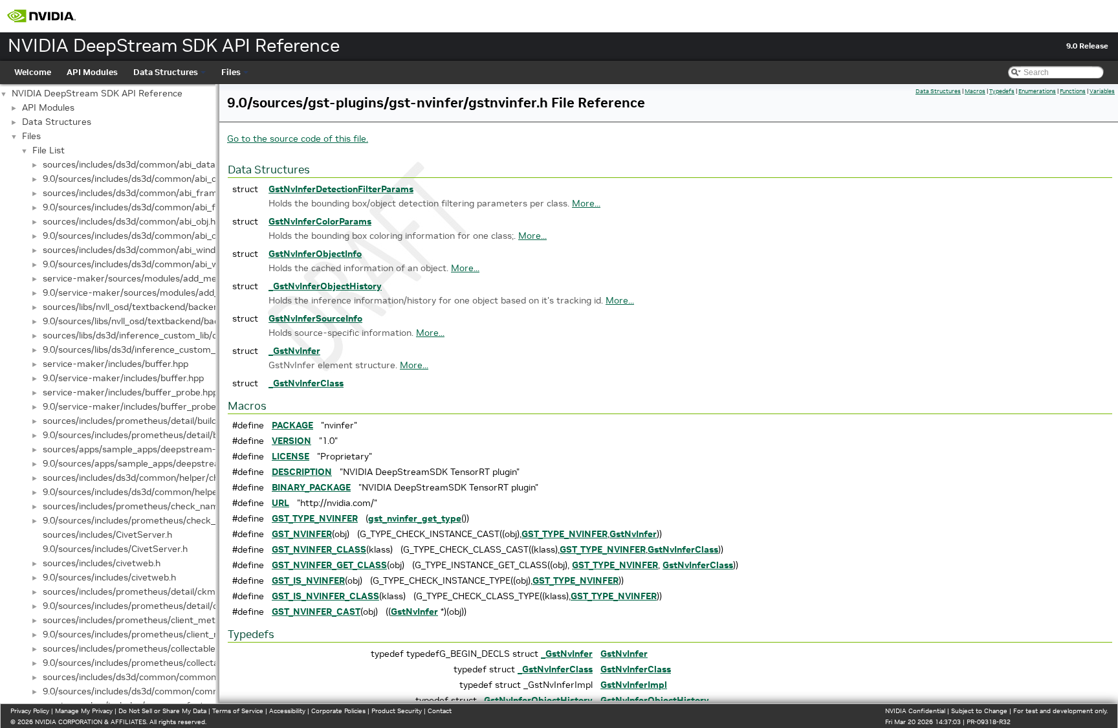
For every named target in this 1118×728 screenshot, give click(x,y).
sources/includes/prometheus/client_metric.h (138, 620)
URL (280, 503)
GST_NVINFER (302, 534)
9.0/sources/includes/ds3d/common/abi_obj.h (137, 235)
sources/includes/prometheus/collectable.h (133, 648)
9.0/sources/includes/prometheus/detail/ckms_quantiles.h (164, 606)
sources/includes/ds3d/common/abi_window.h (138, 250)
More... (586, 203)
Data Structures (165, 72)
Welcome (32, 72)
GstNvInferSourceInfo (315, 318)
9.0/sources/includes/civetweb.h (109, 577)
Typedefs (1001, 91)
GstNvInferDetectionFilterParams (341, 189)
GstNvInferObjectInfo (315, 253)
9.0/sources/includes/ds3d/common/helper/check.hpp (155, 492)
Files (231, 72)
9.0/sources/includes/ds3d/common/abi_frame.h (144, 207)
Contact (440, 711)
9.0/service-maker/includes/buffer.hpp (123, 378)
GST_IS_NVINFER (308, 580)
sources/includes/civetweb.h (101, 563)
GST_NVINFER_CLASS (319, 549)
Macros (975, 91)
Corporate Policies (338, 711)
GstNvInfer (633, 534)
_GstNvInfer (294, 351)
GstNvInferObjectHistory (654, 700)
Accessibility (287, 711)
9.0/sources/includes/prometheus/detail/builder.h (145, 435)
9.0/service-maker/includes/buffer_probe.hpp (138, 406)
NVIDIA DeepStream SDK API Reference (97, 93)
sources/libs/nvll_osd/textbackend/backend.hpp (142, 307)
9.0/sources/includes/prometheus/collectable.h (140, 662)
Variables (1102, 91)
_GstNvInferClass (306, 383)
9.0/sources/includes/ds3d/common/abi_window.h (146, 264)
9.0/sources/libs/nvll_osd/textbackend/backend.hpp (150, 321)
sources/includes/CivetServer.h (107, 534)
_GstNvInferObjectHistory (325, 286)
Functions (1073, 91)
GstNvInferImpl (633, 684)
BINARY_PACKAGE (311, 487)
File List (48, 150)
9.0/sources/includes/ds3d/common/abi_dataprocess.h (157, 178)
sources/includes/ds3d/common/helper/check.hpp (147, 477)
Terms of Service (237, 711)
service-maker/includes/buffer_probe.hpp (130, 392)
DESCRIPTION (302, 472)
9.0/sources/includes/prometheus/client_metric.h (145, 634)
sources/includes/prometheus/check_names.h (139, 506)
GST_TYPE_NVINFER (315, 518)
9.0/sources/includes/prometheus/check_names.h (147, 520)
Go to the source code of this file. (297, 138)
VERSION (291, 441)
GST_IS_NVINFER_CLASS (325, 596)
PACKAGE (292, 425)
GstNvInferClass (683, 549)
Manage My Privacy (84, 711)
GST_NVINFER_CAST (316, 611)
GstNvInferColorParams (320, 221)
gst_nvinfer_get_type (414, 518)
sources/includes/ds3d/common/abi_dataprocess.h (149, 164)
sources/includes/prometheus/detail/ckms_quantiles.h (156, 591)
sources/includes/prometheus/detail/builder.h (137, 420)
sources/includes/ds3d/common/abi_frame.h (136, 193)
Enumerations (1037, 91)
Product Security (396, 711)
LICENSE (290, 456)
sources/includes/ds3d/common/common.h (133, 677)
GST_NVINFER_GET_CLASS (329, 565)
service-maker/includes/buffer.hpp (115, 364)
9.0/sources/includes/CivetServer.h (115, 549)
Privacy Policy (29, 711)
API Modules (92, 72)
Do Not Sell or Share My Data (162, 711)
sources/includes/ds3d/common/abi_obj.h (129, 221)
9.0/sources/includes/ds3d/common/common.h (141, 691)
